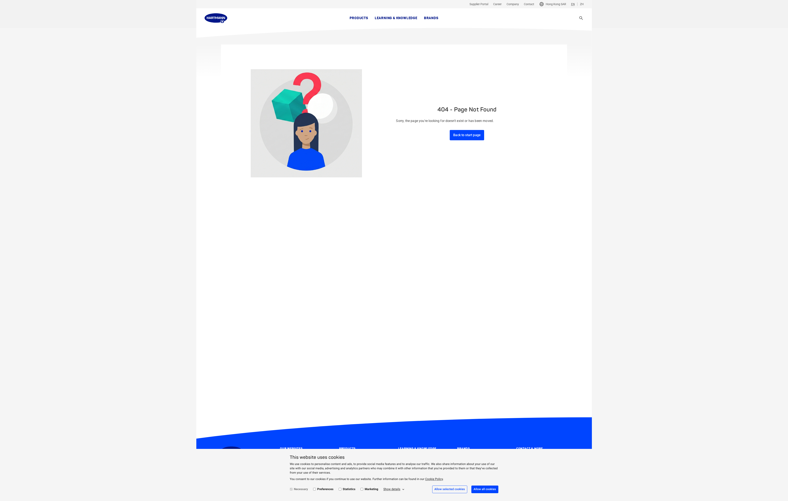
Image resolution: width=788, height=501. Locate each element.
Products (359, 18)
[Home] (216, 18)
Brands (431, 18)
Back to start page (467, 135)
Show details (391, 489)
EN (573, 4)
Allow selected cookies (449, 489)
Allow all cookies (485, 489)
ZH (582, 4)
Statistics (349, 489)
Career (497, 4)
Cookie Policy (434, 479)
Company (513, 4)
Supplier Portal (479, 4)
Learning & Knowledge (396, 18)
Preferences (325, 489)
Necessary (301, 489)
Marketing (371, 489)
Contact (529, 4)
